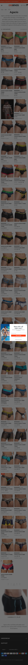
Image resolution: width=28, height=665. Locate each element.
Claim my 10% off (18, 335)
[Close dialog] (26, 324)
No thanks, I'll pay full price (18, 339)
